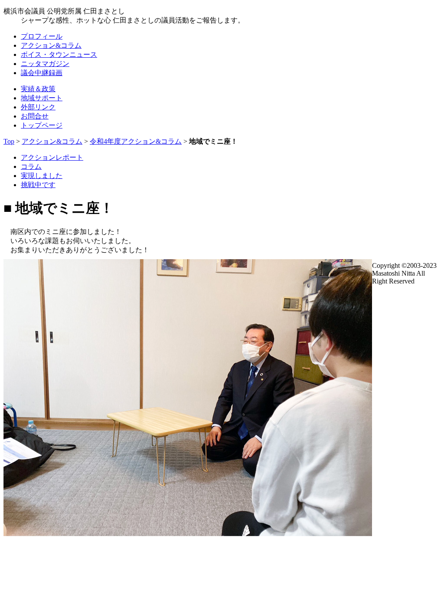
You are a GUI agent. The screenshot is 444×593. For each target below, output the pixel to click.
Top (8, 141)
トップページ (41, 125)
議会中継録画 (41, 72)
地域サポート (41, 98)
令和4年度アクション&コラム (136, 141)
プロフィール (41, 36)
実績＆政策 (38, 88)
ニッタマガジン (45, 63)
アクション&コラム (51, 45)
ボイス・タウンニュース (59, 54)
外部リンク (38, 107)
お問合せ (35, 116)
